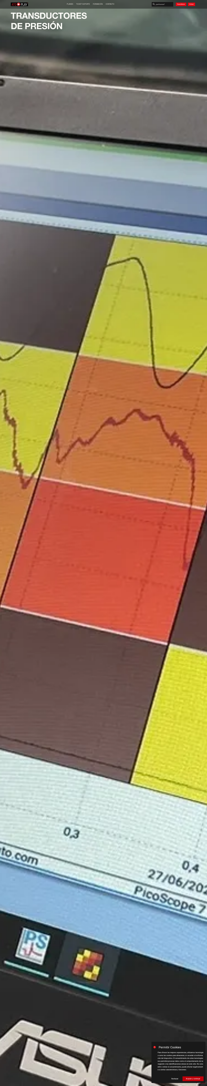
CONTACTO (110, 4)
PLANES (70, 4)
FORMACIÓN (98, 4)
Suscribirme (64, 28)
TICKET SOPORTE (83, 4)
